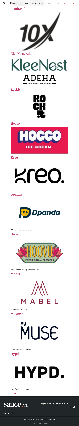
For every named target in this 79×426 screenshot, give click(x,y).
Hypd (15, 354)
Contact (57, 3)
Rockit (15, 89)
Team (49, 3)
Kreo (14, 157)
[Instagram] (12, 413)
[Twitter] (9, 413)
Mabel (15, 274)
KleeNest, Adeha (23, 54)
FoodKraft (18, 9)
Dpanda (16, 194)
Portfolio (26, 3)
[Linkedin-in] (5, 413)
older (13, 393)
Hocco (15, 123)
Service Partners (38, 3)
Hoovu (16, 234)
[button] (69, 3)
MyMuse (17, 314)
